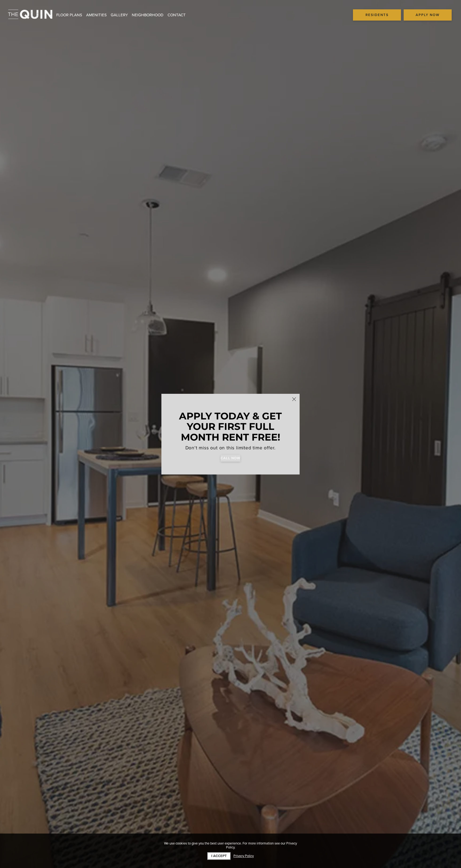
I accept (219, 856)
